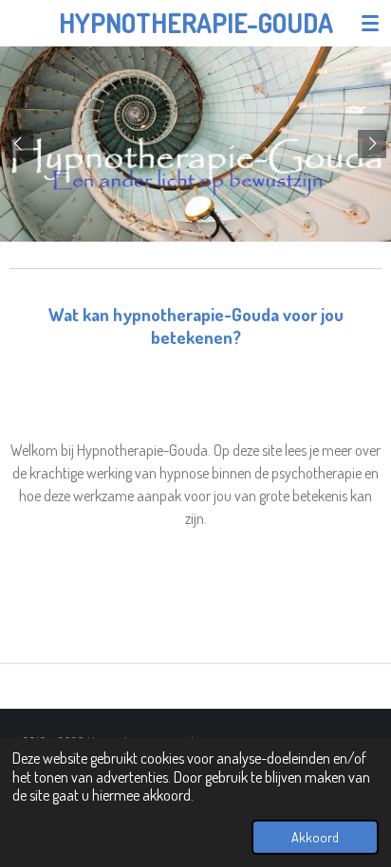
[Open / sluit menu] (370, 22)
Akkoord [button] (315, 836)
